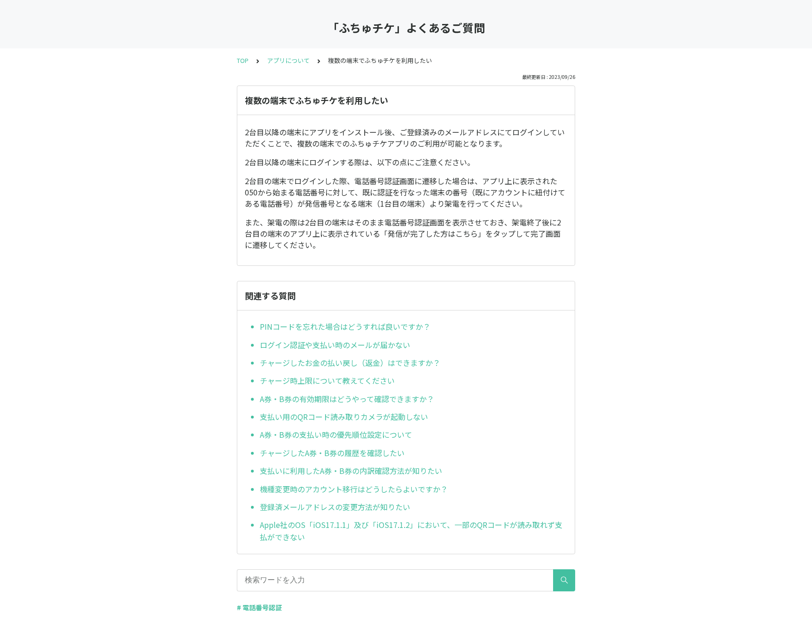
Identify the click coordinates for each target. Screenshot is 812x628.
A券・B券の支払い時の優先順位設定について (336, 434)
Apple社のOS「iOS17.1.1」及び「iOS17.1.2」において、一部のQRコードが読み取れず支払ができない (411, 531)
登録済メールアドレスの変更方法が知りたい (335, 506)
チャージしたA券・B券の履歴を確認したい (332, 452)
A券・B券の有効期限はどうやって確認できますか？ (347, 398)
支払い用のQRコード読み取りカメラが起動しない (344, 416)
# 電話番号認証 (259, 607)
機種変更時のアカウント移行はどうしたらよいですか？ (354, 489)
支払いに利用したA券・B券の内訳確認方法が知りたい (351, 470)
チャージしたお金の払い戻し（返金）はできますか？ (350, 362)
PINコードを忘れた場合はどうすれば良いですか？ (345, 326)
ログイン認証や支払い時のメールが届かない (335, 344)
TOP (243, 60)
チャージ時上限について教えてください (327, 380)
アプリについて (288, 60)
